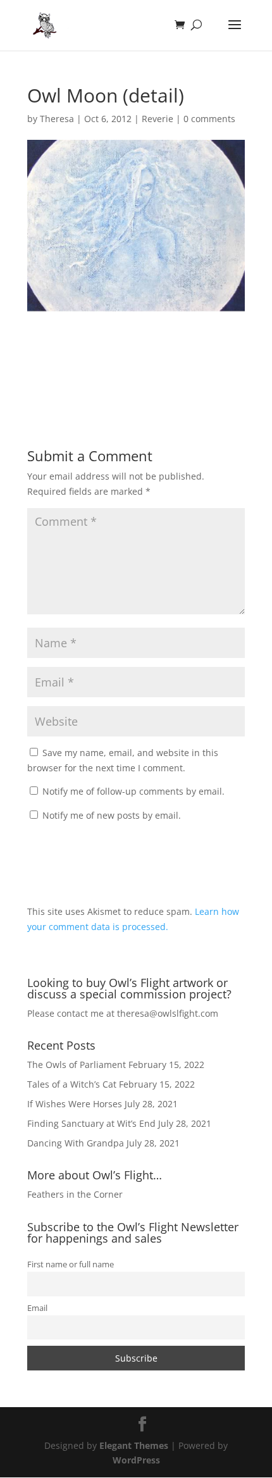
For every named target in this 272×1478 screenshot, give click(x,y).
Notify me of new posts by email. (111, 815)
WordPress (136, 1460)
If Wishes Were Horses (74, 1104)
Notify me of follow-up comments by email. (133, 791)
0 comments (209, 119)
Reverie (157, 119)
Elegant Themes (133, 1445)
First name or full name (70, 1264)
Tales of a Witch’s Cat (71, 1084)
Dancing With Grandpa (75, 1143)
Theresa (57, 119)
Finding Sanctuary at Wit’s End (91, 1123)
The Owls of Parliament (76, 1065)
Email (37, 1308)
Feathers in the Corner (75, 1194)
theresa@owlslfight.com (167, 1013)
